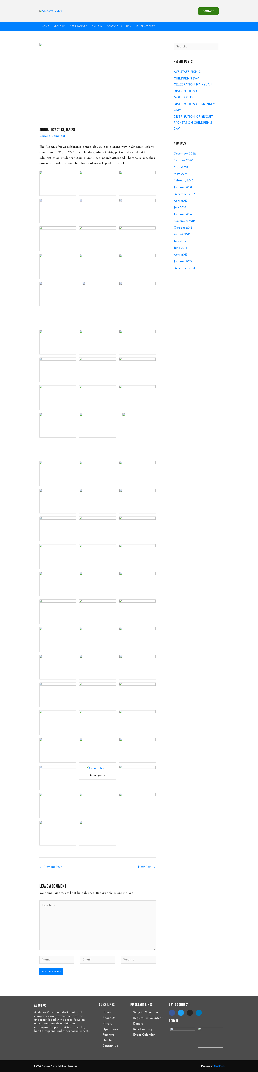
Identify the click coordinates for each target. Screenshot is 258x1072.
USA (128, 27)
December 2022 (185, 153)
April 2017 (180, 200)
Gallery (97, 27)
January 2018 (183, 187)
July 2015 (180, 241)
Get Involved (78, 27)
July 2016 (180, 207)
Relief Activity (145, 27)
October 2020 (183, 160)
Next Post (146, 867)
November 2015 (184, 221)
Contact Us (114, 27)
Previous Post (51, 867)
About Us (59, 27)
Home (45, 27)
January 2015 (183, 261)
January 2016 (183, 214)
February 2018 (183, 180)
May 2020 (181, 167)
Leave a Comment (52, 136)
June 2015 (180, 248)
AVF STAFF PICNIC (187, 72)
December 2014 (184, 268)
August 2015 (182, 234)
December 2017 (184, 194)
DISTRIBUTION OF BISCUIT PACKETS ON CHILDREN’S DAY (193, 122)
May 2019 (180, 173)
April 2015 (180, 254)
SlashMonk (219, 1066)
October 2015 (183, 227)
